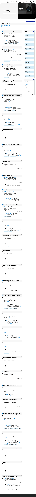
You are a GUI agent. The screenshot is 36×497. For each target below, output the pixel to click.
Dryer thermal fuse (6, 353)
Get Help (16, 2)
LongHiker (7, 73)
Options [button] (34, 19)
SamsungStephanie (8, 107)
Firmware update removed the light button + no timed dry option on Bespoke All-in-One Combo (12, 31)
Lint (8, 428)
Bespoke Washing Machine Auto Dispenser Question (11, 265)
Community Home (8, 2)
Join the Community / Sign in (30, 21)
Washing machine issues (7, 61)
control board (26, 63)
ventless (20, 428)
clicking (26, 58)
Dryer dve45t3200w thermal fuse (8, 341)
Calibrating (26, 53)
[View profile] (2, 33)
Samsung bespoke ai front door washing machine (10, 235)
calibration (26, 54)
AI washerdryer (6, 308)
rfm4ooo (5, 191)
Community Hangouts (20, 2)
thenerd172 (5, 49)
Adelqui (5, 478)
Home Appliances (12, 19)
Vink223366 (5, 237)
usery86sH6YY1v (8, 440)
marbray (5, 401)
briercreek (5, 66)
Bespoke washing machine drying (5, 25)
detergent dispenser (11, 444)
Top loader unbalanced (6, 371)
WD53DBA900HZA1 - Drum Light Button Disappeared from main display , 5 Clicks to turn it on (11, 296)
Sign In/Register (31, 2)
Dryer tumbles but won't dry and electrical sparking (7, 26)
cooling (26, 66)
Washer (5, 110)
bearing (26, 44)
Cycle (25, 76)
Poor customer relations (12, 156)
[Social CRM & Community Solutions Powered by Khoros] (34, 492)
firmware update (15, 43)
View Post (7, 37)
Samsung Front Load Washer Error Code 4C (10, 357)
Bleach (26, 52)
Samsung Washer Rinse (6, 250)
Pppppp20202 (8, 122)
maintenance (11, 428)
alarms (26, 39)
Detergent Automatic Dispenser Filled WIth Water (11, 204)
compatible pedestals (27, 62)
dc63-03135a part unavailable (8, 189)
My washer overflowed (6, 161)
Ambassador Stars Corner (25, 2)
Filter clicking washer (7, 77)
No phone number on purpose (7, 175)
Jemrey (5, 206)
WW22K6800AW (9, 110)
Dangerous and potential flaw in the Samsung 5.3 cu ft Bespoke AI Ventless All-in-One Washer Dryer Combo (11, 414)
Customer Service (6, 125)
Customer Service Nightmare (28, 75)
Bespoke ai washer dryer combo (28, 49)
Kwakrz (5, 83)
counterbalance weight (27, 67)
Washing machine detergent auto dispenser (8, 216)
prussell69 (5, 297)
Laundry (13, 33)
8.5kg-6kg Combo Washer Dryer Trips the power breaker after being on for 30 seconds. (12, 81)
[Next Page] (33, 31)
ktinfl (7, 335)
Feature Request (6, 43)
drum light (10, 308)
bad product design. (7, 156)
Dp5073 (7, 394)
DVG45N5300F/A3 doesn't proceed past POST (10, 399)
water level (11, 231)
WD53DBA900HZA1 (15, 308)
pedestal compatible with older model (9, 129)
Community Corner (12, 2)
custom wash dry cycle (27, 71)
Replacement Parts (12, 125)
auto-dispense (6, 444)
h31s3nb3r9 (7, 40)
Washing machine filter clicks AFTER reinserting (10, 64)
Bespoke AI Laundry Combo (28, 48)
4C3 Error (26, 34)
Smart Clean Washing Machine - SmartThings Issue (11, 448)
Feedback (10, 43)
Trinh (7, 304)
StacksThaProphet (6, 373)
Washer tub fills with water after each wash (10, 476)
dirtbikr (5, 33)
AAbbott (7, 228)
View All (29, 80)
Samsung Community (3, 19)
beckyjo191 (5, 415)
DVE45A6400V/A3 (6, 462)
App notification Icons (27, 40)
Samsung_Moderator (8, 153)
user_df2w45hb (6, 163)
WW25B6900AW (14, 110)
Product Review (16, 428)
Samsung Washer (6, 231)
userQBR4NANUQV (8, 425)
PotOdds (5, 97)
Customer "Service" (27, 72)
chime (25, 57)
